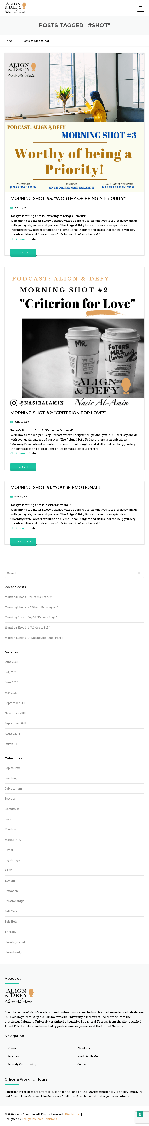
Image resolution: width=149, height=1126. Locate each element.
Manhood (11, 829)
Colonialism (13, 788)
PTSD (8, 870)
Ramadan (11, 891)
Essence (10, 798)
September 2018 (15, 723)
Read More (23, 252)
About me (83, 1048)
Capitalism (12, 768)
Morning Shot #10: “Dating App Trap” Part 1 (34, 638)
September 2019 (15, 703)
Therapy (10, 932)
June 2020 (11, 682)
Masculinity (13, 839)
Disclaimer (73, 1114)
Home (9, 40)
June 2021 (11, 662)
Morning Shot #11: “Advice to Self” (27, 627)
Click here (17, 239)
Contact (82, 1064)
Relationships (14, 901)
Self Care (11, 911)
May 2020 (11, 692)
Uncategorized (15, 942)
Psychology (12, 860)
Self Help (11, 921)
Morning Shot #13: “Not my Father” (28, 597)
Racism (10, 880)
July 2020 (11, 672)
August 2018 (12, 733)
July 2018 (11, 744)
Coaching (11, 778)
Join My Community (21, 1064)
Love (8, 819)
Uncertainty (13, 952)
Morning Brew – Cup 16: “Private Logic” (31, 617)
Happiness (12, 809)
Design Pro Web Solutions (39, 1119)
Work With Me (87, 1056)
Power (9, 850)
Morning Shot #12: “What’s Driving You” (31, 607)
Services (13, 1056)
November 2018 (15, 713)
